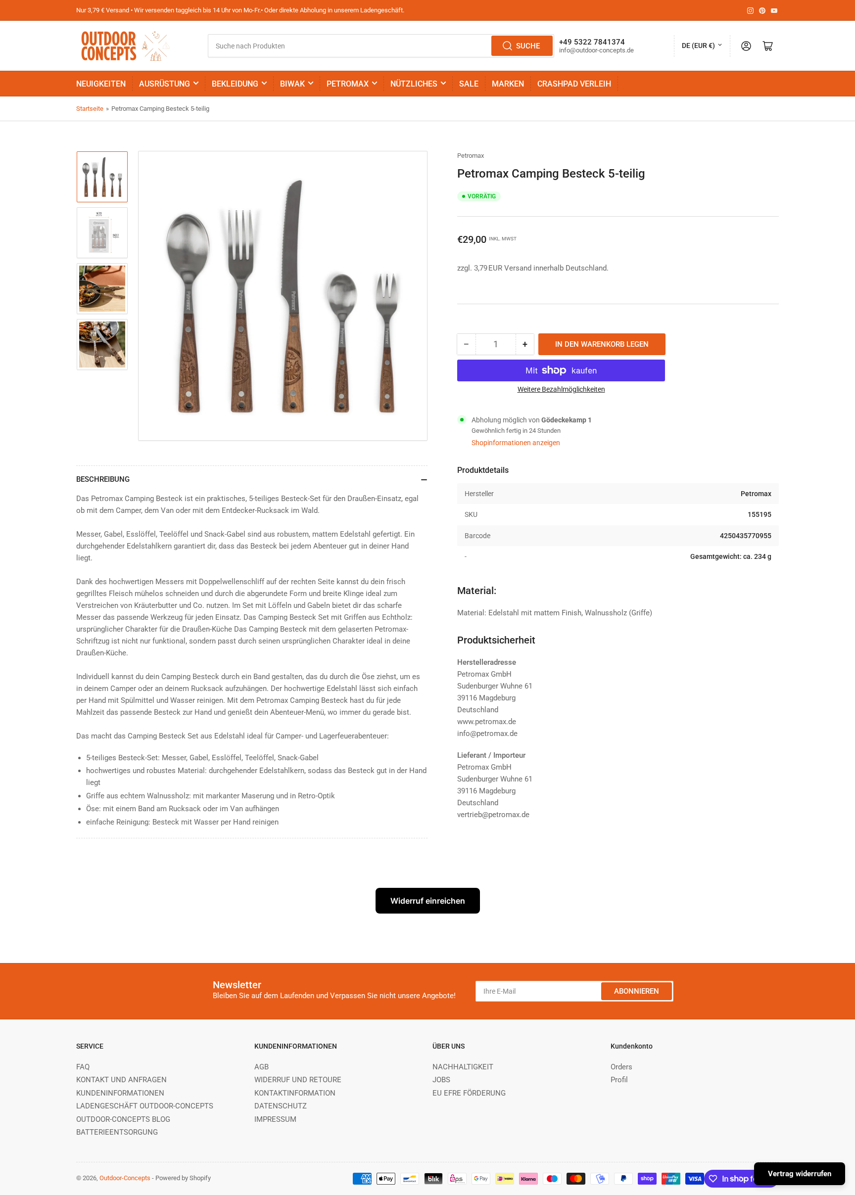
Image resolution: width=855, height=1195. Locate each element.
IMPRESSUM (275, 1119)
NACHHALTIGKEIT (462, 1066)
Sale (468, 84)
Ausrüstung (164, 84)
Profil (619, 1079)
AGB (261, 1066)
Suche (528, 46)
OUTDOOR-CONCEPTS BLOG (123, 1119)
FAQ (83, 1066)
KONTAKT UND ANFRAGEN (121, 1079)
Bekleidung (235, 84)
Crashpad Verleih (574, 84)
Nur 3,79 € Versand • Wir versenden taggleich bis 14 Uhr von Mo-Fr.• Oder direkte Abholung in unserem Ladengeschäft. (240, 10)
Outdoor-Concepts (124, 1178)
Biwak (292, 84)
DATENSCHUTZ (280, 1106)
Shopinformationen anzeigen (516, 443)
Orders (621, 1066)
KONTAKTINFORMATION (294, 1093)
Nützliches (413, 84)
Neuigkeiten (101, 84)
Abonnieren (636, 991)
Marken (508, 84)
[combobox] (381, 45)
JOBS (441, 1079)
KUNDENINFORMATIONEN (120, 1093)
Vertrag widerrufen (799, 1173)
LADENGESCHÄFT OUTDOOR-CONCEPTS (144, 1106)
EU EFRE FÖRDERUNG (469, 1093)
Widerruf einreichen (427, 901)
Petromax (348, 84)
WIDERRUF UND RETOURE (297, 1079)
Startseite (89, 108)
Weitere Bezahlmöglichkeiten (561, 389)
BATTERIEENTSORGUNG (117, 1132)
